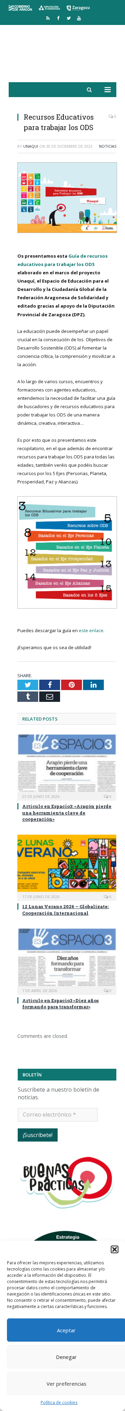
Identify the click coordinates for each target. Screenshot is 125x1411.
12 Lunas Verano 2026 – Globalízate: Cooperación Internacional (65, 909)
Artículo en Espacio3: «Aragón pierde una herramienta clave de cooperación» (66, 812)
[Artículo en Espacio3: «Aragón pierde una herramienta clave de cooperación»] (66, 766)
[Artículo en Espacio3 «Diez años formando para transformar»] (66, 961)
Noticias (107, 146)
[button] (114, 1249)
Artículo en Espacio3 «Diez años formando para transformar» (60, 1003)
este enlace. (92, 630)
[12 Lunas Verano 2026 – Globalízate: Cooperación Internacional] (66, 867)
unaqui (30, 146)
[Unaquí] (62, 56)
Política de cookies (59, 1402)
